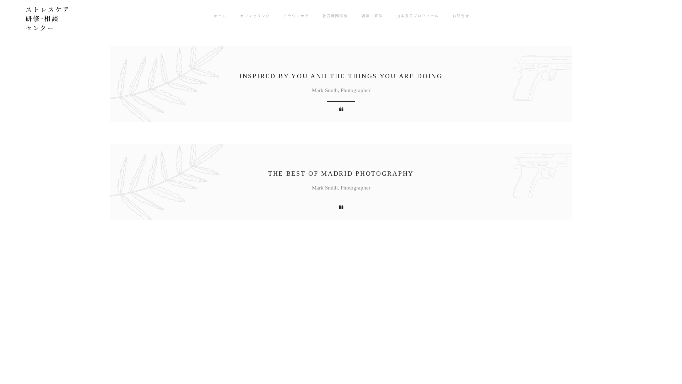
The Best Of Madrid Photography (341, 173)
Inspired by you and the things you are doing (341, 76)
